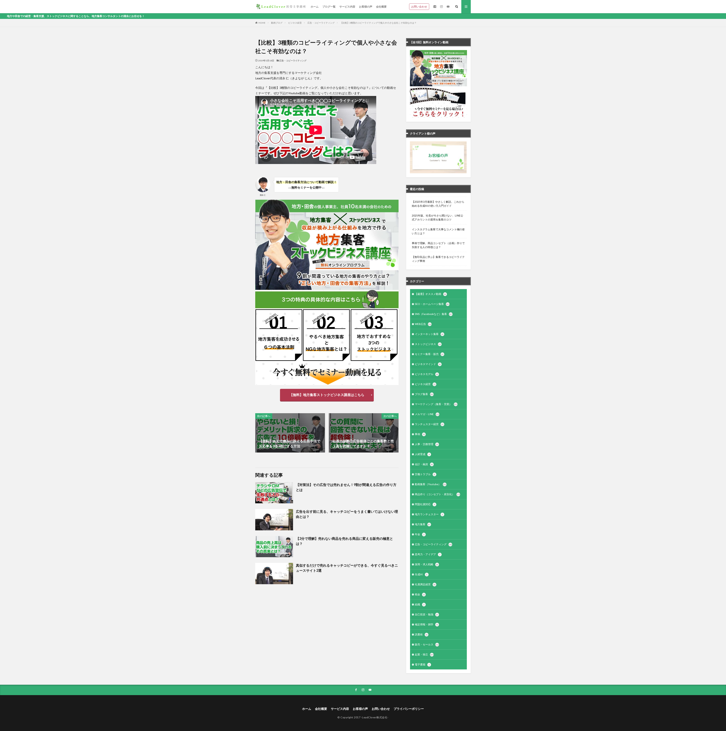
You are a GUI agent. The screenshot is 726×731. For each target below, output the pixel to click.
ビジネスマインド (428, 364)
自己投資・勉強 (426, 614)
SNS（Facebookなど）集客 (433, 314)
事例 (420, 434)
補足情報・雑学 (426, 624)
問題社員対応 (425, 504)
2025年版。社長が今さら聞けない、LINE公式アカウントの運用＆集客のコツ (437, 217)
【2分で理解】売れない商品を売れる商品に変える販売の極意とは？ (344, 541)
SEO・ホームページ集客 (432, 304)
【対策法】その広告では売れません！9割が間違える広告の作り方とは (346, 487)
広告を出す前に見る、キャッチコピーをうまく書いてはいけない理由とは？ (347, 514)
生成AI (421, 574)
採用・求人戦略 (426, 564)
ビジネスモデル (426, 374)
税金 (420, 594)
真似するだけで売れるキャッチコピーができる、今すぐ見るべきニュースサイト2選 (347, 567)
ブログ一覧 (329, 6)
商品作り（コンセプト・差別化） (437, 494)
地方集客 (422, 524)
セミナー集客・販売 (429, 354)
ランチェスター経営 (429, 424)
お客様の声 (365, 6)
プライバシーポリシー (409, 708)
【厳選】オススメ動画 (430, 293)
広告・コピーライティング (321, 22)
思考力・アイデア (427, 554)
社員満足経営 (425, 584)
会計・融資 (424, 464)
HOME (261, 22)
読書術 (421, 634)
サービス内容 (347, 6)
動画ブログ (276, 22)
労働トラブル (425, 474)
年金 (419, 534)
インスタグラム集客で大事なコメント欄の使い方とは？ (438, 231)
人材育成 (422, 454)
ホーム (315, 6)
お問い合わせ (419, 6)
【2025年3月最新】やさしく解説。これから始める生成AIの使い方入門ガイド (438, 203)
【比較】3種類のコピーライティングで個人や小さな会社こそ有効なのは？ (378, 22)
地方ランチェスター (429, 514)
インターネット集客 (429, 334)
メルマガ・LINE (427, 414)
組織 (419, 604)
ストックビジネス (428, 344)
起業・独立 (424, 654)
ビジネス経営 (295, 22)
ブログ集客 (424, 394)
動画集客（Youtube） (430, 484)
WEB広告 (423, 324)
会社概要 (381, 6)
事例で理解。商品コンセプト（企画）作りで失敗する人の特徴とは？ (438, 245)
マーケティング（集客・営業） (436, 404)
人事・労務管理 (426, 444)
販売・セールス (427, 644)
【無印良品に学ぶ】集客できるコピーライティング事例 (438, 258)
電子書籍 (422, 664)
